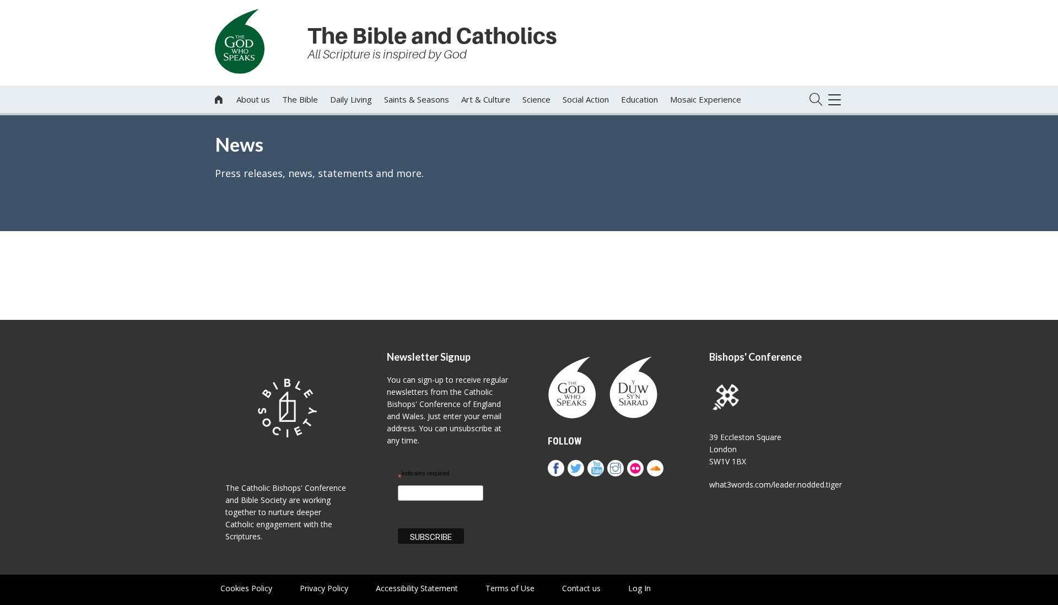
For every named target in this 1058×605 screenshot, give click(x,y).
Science (536, 99)
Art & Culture (485, 99)
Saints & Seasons (416, 99)
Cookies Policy (246, 588)
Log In (639, 588)
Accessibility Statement (417, 588)
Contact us (581, 588)
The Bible (300, 99)
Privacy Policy (324, 588)
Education (639, 99)
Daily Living (351, 99)
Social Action (586, 99)
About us (253, 99)
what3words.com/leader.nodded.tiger (775, 484)
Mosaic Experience (705, 99)
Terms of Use (510, 588)
